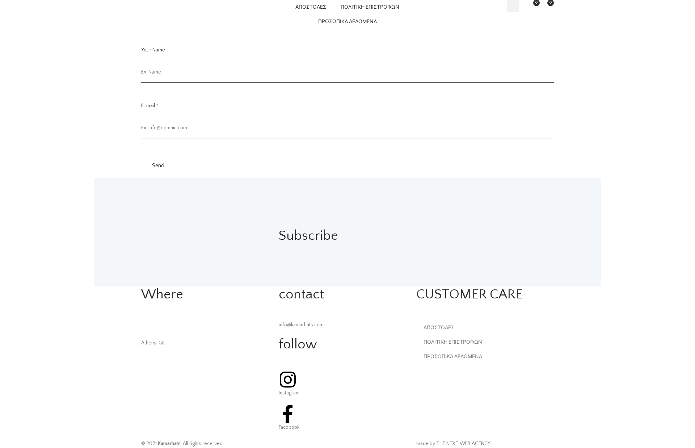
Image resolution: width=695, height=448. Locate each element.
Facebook (289, 427)
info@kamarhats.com (301, 325)
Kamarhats (169, 444)
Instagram (289, 393)
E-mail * (149, 106)
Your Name (153, 50)
